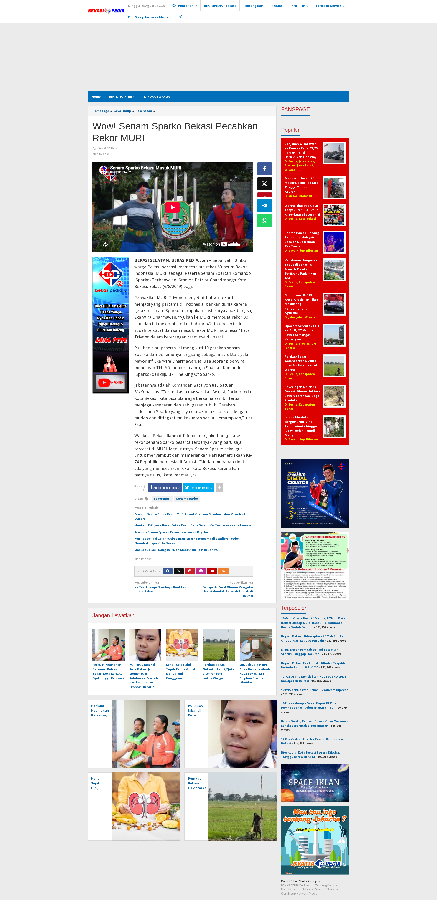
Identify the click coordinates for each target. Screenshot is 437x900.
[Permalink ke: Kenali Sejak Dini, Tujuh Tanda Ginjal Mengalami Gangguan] (182, 645)
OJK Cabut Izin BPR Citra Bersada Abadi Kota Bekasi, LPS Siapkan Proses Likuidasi (255, 673)
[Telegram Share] (264, 205)
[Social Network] (180, 17)
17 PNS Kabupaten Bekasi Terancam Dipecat (314, 690)
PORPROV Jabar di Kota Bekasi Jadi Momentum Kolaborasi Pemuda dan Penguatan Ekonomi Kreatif (144, 676)
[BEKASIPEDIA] (106, 10)
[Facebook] (168, 571)
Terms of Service (326, 889)
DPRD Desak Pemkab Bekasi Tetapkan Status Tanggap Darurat (309, 652)
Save (267, 196)
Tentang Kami (324, 885)
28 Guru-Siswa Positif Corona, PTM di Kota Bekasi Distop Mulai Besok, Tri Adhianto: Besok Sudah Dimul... (313, 622)
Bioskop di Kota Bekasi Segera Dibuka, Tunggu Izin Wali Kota (310, 754)
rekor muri (162, 499)
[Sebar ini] (264, 168)
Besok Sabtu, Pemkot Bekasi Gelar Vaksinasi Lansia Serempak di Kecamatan (314, 723)
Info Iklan (303, 889)
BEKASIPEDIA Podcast (295, 885)
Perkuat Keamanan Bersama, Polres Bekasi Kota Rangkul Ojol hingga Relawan (108, 671)
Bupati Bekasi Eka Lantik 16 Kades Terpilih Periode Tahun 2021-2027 (313, 665)
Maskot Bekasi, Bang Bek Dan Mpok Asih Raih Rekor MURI (177, 550)
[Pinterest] (190, 571)
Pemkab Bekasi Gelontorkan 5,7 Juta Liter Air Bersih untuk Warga (218, 671)
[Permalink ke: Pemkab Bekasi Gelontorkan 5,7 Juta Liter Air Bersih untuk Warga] (219, 645)
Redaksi (286, 889)
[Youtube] (212, 571)
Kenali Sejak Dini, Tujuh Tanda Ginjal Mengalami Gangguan (180, 671)
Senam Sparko (187, 499)
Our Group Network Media (299, 893)
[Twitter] (179, 571)
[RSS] (223, 571)
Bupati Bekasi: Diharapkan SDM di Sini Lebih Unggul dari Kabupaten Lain (314, 638)
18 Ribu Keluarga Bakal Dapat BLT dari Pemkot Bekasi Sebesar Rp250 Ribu (310, 705)
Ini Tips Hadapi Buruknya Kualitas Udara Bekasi (160, 586)
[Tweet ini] (264, 183)
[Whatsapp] (264, 220)
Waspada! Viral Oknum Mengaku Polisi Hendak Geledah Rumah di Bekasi (228, 589)
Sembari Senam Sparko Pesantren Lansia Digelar (171, 532)
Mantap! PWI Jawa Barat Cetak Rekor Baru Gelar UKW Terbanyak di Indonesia (192, 525)
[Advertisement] (218, 57)
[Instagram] (201, 571)
